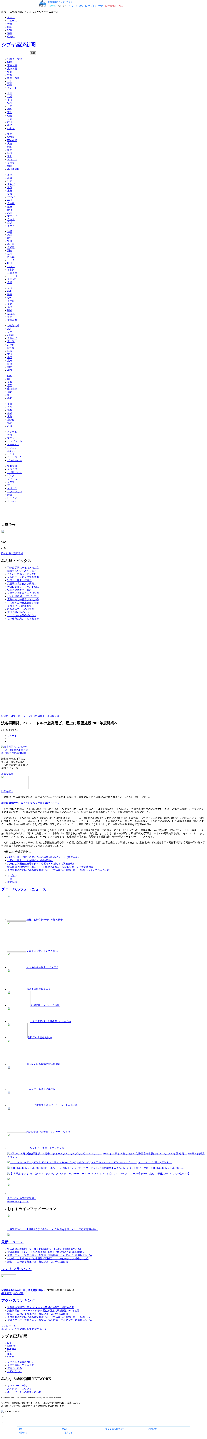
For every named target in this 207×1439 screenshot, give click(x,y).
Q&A (64, 1428)
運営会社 (23, 1432)
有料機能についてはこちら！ (61, 1)
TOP (21, 1428)
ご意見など (67, 1432)
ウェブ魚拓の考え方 (114, 1428)
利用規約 (153, 1428)
